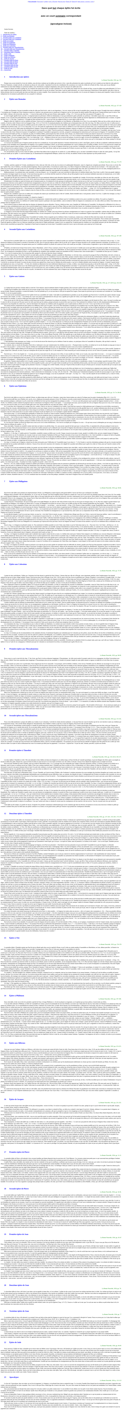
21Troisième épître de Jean (9, 66)
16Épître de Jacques (7, 58)
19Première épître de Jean (9, 63)
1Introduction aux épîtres (9, 34)
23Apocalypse (6, 70)
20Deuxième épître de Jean (9, 65)
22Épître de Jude (6, 68)
